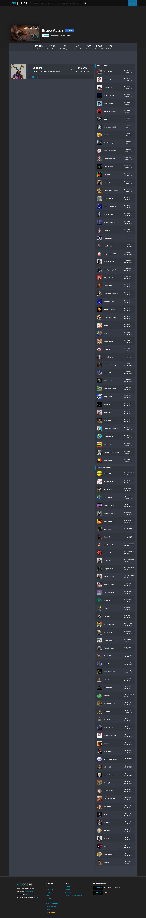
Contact (49, 898)
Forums (43, 3)
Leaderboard (63, 3)
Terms (48, 910)
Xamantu (27, 894)
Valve (36, 897)
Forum (68, 36)
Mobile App (49, 889)
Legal (48, 901)
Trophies (46, 36)
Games (35, 3)
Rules (48, 892)
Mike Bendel (29, 892)
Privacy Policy (51, 907)
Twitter (67, 889)
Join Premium (50, 912)
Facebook (68, 892)
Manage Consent (52, 904)
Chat (79, 3)
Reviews (72, 3)
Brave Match (52, 30)
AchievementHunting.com (74, 895)
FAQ (47, 886)
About (48, 895)
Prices (63, 36)
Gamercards (52, 3)
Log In (132, 3)
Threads (67, 886)
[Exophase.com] (21, 3)
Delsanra (37, 67)
